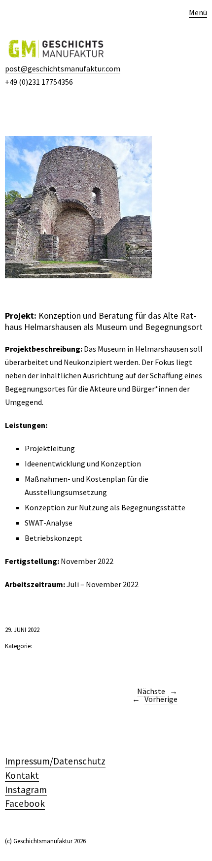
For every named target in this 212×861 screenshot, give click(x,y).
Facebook (25, 803)
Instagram (26, 789)
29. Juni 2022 (22, 630)
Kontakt (22, 775)
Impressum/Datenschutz (55, 761)
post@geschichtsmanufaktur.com (62, 68)
